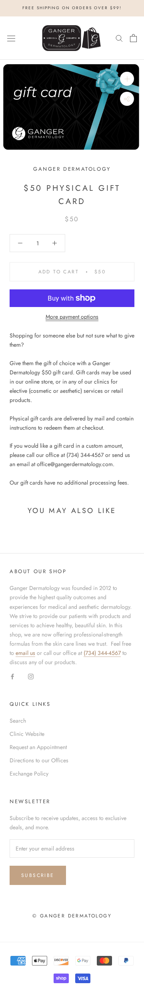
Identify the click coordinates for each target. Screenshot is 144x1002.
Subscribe (37, 875)
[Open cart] (133, 38)
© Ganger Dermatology (72, 915)
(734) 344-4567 (102, 653)
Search (18, 721)
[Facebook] (12, 676)
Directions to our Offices (39, 760)
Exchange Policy (29, 774)
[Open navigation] (11, 38)
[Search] (119, 37)
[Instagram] (31, 676)
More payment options (72, 317)
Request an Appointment (38, 747)
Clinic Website (27, 734)
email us (25, 653)
